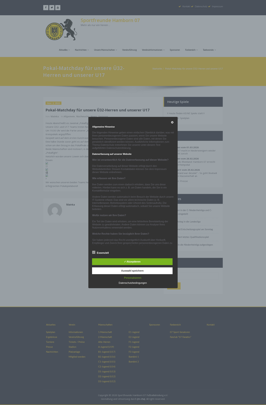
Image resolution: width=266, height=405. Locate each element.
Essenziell (103, 253)
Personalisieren (132, 278)
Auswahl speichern (132, 270)
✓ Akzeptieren (132, 261)
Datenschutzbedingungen (133, 283)
